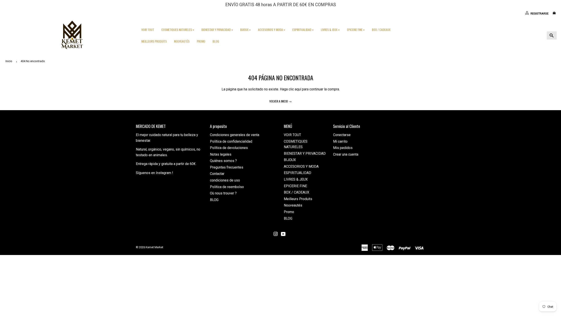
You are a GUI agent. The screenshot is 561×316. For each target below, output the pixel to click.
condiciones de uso (225, 180)
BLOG (216, 41)
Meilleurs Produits (154, 41)
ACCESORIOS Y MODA (271, 29)
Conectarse (342, 135)
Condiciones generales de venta (234, 135)
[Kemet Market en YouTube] (283, 234)
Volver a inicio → (280, 101)
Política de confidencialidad (231, 141)
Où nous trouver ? (223, 193)
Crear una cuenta (345, 154)
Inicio (8, 61)
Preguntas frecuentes (226, 167)
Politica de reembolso (227, 187)
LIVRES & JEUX (329, 29)
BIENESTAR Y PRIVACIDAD (216, 29)
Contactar (217, 174)
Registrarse (540, 13)
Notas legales (220, 154)
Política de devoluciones (229, 148)
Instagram (163, 173)
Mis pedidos (343, 148)
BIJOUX (244, 29)
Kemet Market (154, 247)
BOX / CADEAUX (381, 29)
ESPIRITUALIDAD (302, 29)
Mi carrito (340, 141)
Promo (201, 41)
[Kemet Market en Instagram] (275, 234)
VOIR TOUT (147, 29)
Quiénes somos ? (223, 161)
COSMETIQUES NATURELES (177, 29)
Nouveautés (182, 41)
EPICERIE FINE (355, 29)
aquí (298, 89)
